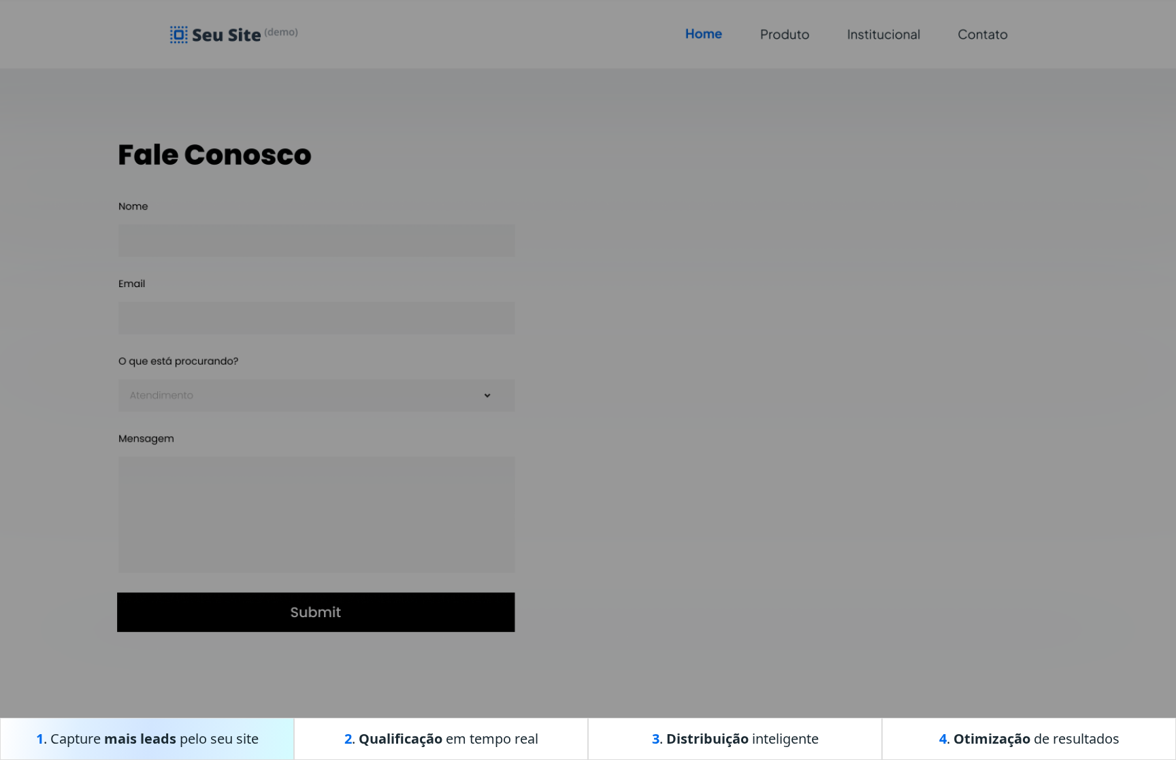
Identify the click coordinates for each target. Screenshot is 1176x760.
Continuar (813, 494)
